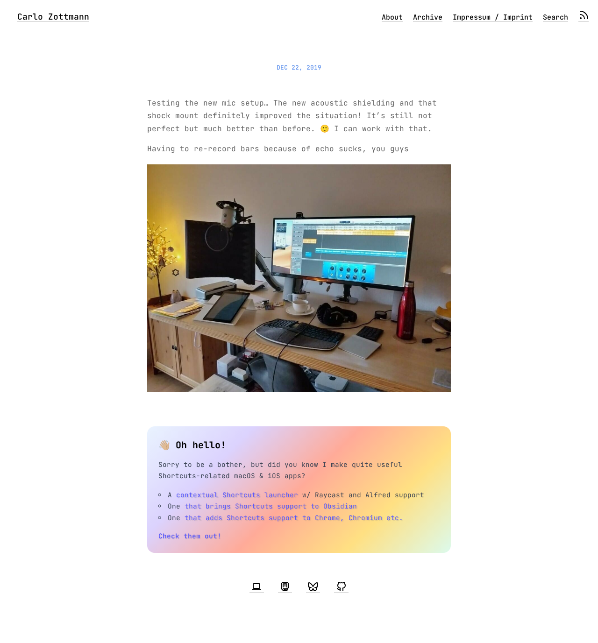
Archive (427, 17)
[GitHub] (341, 587)
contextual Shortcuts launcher (237, 494)
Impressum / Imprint (493, 17)
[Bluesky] (313, 587)
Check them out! (189, 535)
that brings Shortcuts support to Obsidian (271, 506)
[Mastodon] (285, 587)
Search (555, 17)
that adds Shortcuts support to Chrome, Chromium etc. (294, 517)
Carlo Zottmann (53, 16)
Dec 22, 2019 (299, 67)
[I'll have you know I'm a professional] (256, 587)
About (392, 17)
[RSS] (583, 17)
